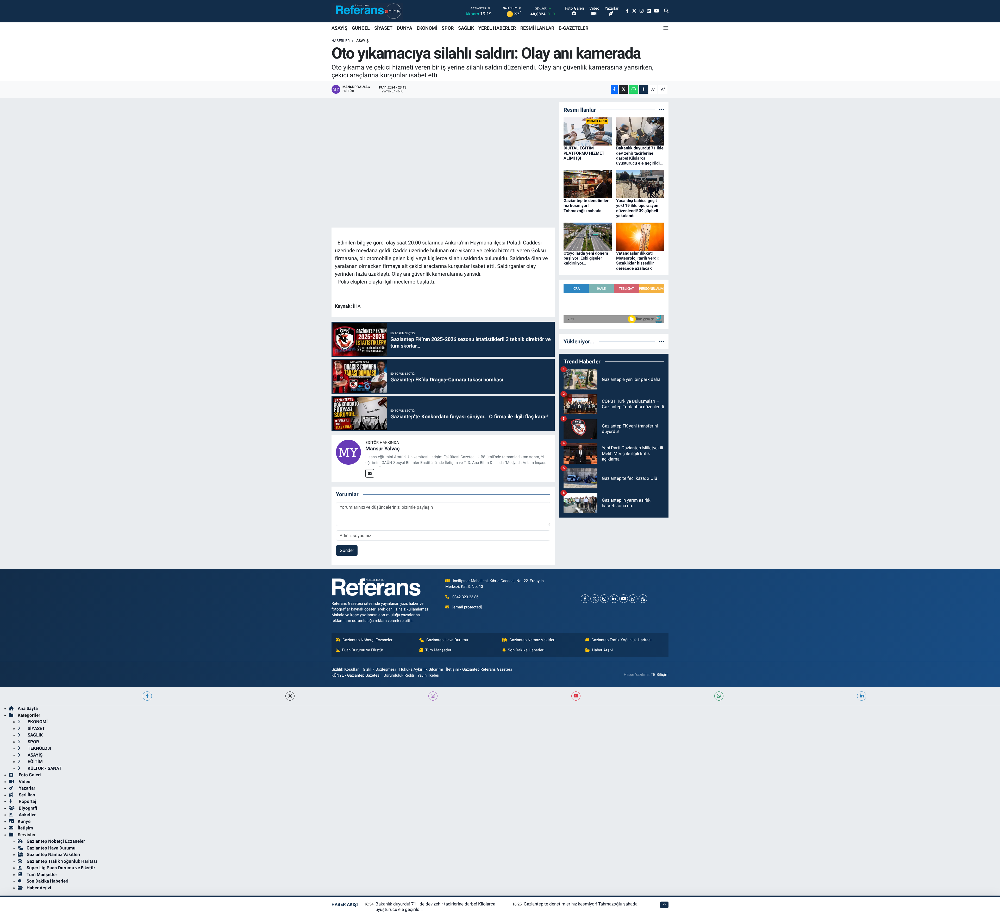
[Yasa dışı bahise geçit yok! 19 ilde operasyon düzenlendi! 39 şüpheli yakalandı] (640, 183)
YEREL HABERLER (497, 28)
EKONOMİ (427, 28)
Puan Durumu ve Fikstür (362, 650)
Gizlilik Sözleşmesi (379, 669)
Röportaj (27, 801)
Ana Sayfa (28, 708)
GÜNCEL (361, 28)
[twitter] (290, 696)
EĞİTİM (35, 761)
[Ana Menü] (665, 28)
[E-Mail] (369, 473)
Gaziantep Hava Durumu (447, 640)
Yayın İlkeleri (428, 675)
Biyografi (27, 808)
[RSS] (643, 598)
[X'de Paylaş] (623, 89)
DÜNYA (404, 28)
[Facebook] (585, 598)
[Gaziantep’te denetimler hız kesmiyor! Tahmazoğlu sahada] (588, 183)
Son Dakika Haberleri (526, 650)
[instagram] (433, 696)
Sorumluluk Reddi (399, 675)
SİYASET (383, 28)
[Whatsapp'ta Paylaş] (633, 89)
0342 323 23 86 (465, 597)
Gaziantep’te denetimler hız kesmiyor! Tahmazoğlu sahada (586, 205)
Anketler (27, 814)
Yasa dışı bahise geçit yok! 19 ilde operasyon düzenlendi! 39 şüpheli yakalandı (637, 208)
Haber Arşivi (602, 650)
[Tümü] (661, 109)
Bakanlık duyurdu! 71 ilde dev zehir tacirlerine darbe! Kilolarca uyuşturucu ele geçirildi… (640, 156)
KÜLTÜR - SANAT (44, 768)
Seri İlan (26, 794)
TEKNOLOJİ (39, 748)
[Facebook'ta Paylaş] (614, 89)
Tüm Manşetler (438, 650)
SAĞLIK (466, 28)
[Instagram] (604, 598)
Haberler (341, 41)
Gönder (347, 550)
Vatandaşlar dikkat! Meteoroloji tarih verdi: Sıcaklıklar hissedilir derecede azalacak (637, 261)
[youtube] (575, 696)
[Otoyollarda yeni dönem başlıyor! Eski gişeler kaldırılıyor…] (588, 236)
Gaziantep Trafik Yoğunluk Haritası (621, 640)
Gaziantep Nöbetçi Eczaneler (367, 640)
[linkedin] (861, 696)
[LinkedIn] (614, 598)
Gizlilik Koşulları (346, 669)
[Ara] (666, 11)
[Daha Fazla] (643, 89)
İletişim (25, 827)
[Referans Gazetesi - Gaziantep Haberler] (367, 11)
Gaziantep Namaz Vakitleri (532, 640)
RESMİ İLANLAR (537, 28)
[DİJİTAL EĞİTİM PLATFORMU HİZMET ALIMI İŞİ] (588, 131)
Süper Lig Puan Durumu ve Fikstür (61, 867)
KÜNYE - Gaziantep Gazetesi (356, 675)
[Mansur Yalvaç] (348, 452)
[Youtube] (623, 598)
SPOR (448, 28)
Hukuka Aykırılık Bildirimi (421, 669)
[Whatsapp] (633, 598)
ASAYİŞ (339, 28)
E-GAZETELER (573, 28)
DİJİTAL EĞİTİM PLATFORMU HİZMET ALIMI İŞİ (584, 153)
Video (24, 781)
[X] (594, 598)
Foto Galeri (29, 774)
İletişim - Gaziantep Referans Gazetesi (479, 669)
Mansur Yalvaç (382, 448)
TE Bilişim (659, 674)
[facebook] (147, 696)
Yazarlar (26, 788)
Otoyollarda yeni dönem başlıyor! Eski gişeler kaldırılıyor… (586, 258)
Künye (24, 821)
